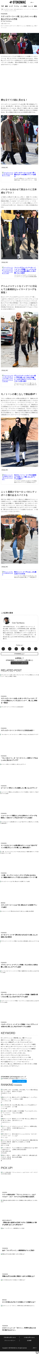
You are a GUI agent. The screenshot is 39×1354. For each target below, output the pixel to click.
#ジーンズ (33, 1046)
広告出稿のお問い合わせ (10, 1337)
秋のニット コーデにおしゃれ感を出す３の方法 (25, 573)
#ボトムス (15, 1044)
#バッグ (17, 1053)
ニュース (30, 6)
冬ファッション (22, 26)
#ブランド (11, 1053)
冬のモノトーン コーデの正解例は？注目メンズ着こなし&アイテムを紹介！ (25, 477)
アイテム (16, 6)
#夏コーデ (4, 1044)
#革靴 (10, 1042)
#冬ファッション (26, 1040)
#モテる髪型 (4, 1061)
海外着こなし (30, 26)
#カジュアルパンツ (13, 1059)
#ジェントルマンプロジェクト (9, 1055)
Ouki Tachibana (7, 21)
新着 (6, 6)
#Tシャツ (15, 1042)
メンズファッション (8, 9)
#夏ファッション (27, 1038)
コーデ (11, 6)
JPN (31, 2)
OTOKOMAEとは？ (19, 654)
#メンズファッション (7, 1038)
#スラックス (4, 1053)
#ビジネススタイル (24, 1055)
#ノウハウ (4, 1051)
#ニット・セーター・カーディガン (17, 1051)
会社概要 (29, 1340)
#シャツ (9, 1044)
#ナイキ (27, 1064)
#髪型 (34, 1044)
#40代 (15, 1064)
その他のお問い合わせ (29, 1337)
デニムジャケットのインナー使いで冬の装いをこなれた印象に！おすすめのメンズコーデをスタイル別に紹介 (25, 378)
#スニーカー (4, 1042)
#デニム (8, 1046)
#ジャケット (4, 1059)
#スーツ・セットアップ (25, 1044)
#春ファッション (16, 1040)
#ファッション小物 (25, 1057)
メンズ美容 (23, 6)
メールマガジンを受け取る (19, 663)
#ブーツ (22, 1059)
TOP (2, 6)
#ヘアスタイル (22, 1042)
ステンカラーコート (18, 9)
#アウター (30, 1042)
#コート (3, 1046)
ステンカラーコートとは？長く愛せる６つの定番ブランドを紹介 (25, 174)
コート (3, 26)
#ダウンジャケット (6, 1057)
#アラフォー (15, 1066)
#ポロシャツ (20, 1064)
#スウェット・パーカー (15, 1061)
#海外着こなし (18, 1038)
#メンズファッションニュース (22, 1048)
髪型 (35, 6)
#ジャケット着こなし (7, 1064)
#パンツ (27, 1046)
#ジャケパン (25, 1061)
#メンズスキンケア (6, 1066)
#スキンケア (15, 1057)
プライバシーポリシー (9, 1340)
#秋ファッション (6, 1040)
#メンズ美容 (33, 1064)
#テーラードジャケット (17, 1046)
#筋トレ (29, 1051)
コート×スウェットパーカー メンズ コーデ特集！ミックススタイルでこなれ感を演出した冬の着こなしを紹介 (25, 270)
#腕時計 (33, 1048)
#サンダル (22, 1053)
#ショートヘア (29, 1059)
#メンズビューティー (7, 1048)
